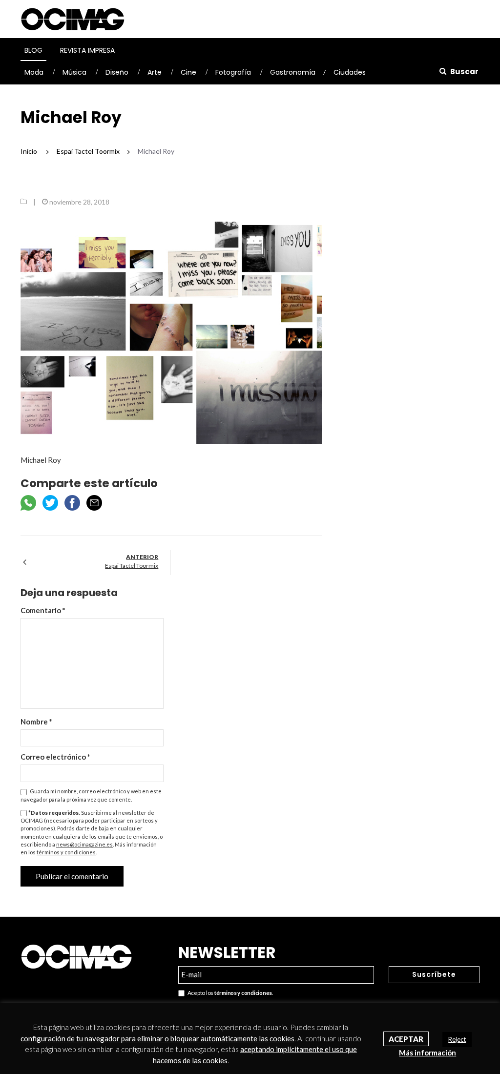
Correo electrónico (55, 756)
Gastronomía (292, 72)
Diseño (116, 72)
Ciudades (349, 72)
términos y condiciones (66, 852)
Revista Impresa (87, 50)
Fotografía (233, 72)
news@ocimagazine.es (84, 844)
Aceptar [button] (406, 1038)
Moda (33, 72)
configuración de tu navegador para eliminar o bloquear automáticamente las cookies (157, 1038)
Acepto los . (229, 993)
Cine (188, 72)
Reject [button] (457, 1039)
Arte (154, 72)
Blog (33, 50)
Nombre (36, 721)
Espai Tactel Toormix (131, 565)
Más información (427, 1052)
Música (74, 72)
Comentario (43, 610)
